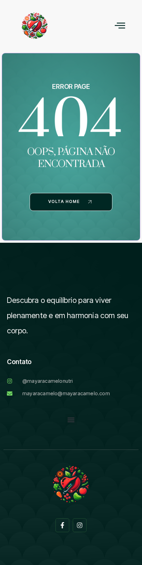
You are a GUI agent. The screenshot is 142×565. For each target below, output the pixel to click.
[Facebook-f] (62, 525)
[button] (71, 419)
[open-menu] (120, 25)
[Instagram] (80, 525)
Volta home (64, 201)
